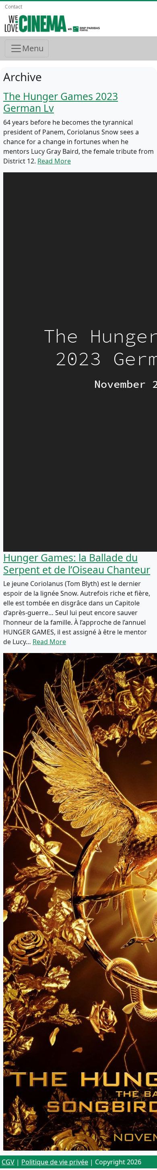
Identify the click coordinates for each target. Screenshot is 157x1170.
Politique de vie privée (54, 1161)
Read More (54, 161)
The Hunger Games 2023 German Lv (60, 102)
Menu (32, 48)
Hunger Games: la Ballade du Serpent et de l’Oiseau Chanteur (76, 563)
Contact (13, 6)
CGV (8, 1161)
